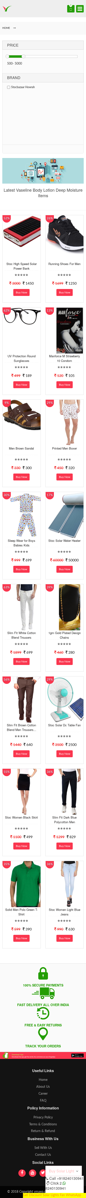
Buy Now (21, 292)
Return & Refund (43, 1131)
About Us (43, 1086)
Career (43, 1093)
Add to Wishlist (26, 257)
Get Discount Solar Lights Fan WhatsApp (52, 1195)
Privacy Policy (43, 1117)
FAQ (43, 1100)
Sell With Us (43, 1148)
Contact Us (43, 1154)
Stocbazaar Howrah (23, 87)
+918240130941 (70, 1178)
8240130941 (55, 1188)
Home (43, 1080)
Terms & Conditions (43, 1124)
